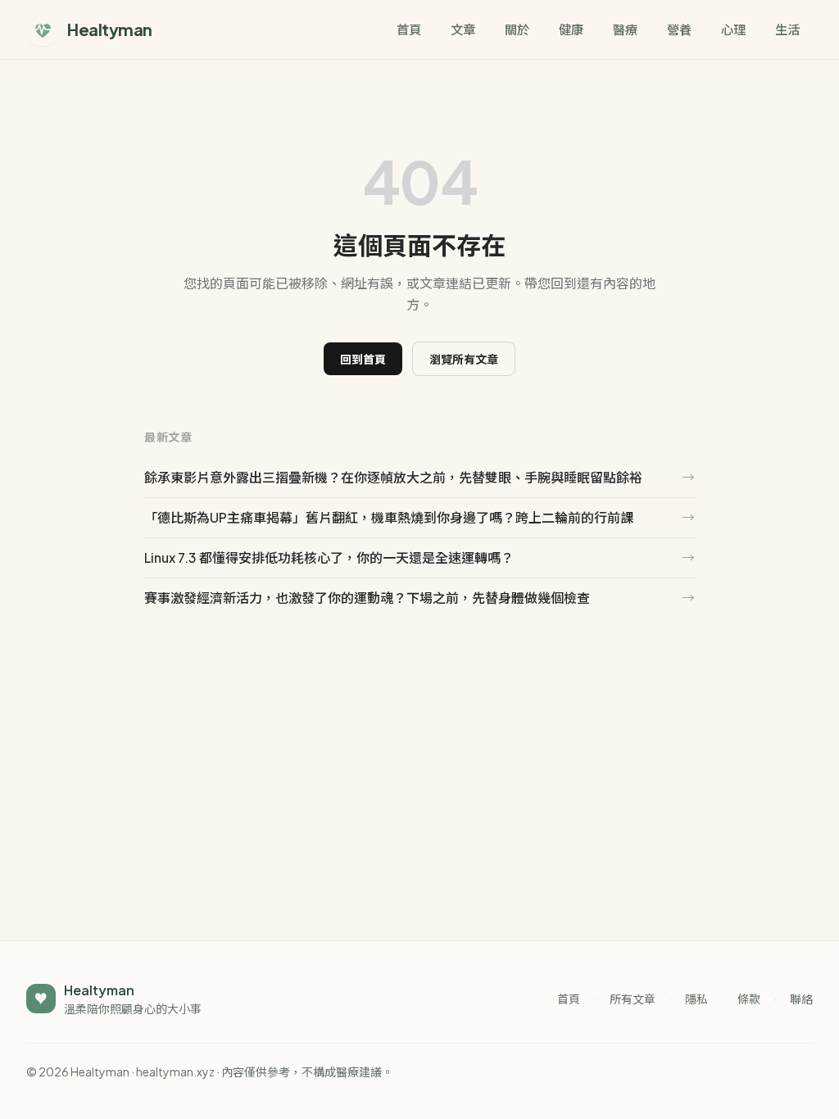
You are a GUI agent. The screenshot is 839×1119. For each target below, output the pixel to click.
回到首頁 (363, 358)
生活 (787, 29)
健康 (571, 29)
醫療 (625, 29)
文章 (463, 29)
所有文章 (632, 998)
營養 (679, 29)
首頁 (409, 29)
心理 (733, 29)
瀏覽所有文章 (463, 358)
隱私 (696, 998)
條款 (748, 998)
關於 (517, 29)
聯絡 (801, 998)
